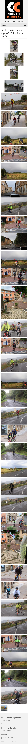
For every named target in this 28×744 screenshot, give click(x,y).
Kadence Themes (21, 741)
